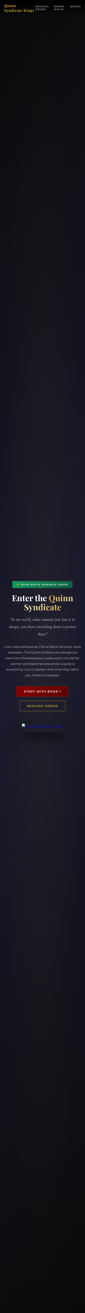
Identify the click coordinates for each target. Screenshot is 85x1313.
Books (75, 6)
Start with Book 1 (42, 691)
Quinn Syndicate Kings (19, 8)
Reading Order (42, 8)
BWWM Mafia (59, 8)
